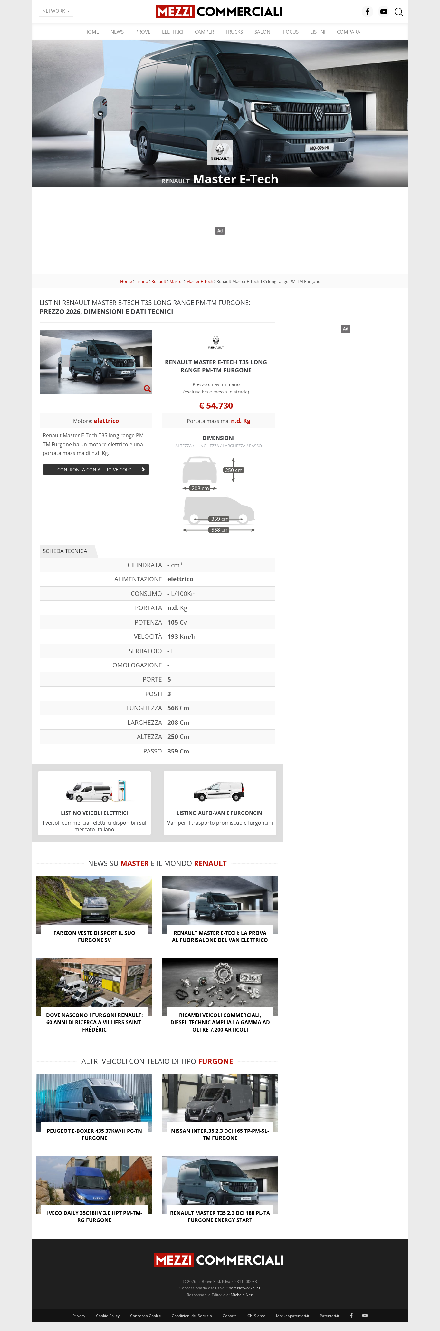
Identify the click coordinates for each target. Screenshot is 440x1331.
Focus (291, 31)
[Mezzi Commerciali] (220, 11)
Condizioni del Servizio (192, 1315)
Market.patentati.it (292, 1315)
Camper (204, 31)
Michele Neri (242, 1294)
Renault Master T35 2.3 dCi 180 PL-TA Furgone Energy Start (220, 1217)
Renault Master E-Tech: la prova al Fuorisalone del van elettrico (220, 936)
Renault (158, 281)
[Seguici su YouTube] (383, 11)
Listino (141, 281)
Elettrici (172, 31)
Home (91, 31)
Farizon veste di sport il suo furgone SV (94, 936)
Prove (142, 31)
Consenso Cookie (145, 1315)
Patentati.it (329, 1315)
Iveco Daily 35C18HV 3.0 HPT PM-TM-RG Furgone (94, 1217)
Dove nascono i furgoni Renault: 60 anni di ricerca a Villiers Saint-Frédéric (94, 1022)
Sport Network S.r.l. (243, 1288)
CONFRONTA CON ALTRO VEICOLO (94, 469)
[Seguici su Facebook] (367, 11)
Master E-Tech (199, 281)
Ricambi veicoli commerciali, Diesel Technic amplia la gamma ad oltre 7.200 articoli (220, 1022)
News (117, 31)
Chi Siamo (256, 1315)
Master (176, 281)
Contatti (230, 1315)
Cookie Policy (108, 1315)
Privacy (78, 1315)
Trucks (234, 31)
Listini (317, 31)
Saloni (263, 31)
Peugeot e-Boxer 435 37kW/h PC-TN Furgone (94, 1134)
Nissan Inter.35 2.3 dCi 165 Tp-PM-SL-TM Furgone (220, 1134)
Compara (348, 31)
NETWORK (54, 10)
